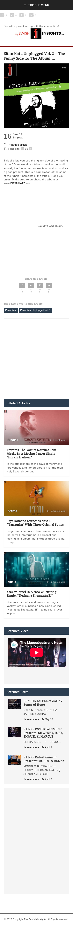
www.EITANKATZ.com (18, 183)
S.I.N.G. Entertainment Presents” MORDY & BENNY (44, 759)
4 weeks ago (58, 511)
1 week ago (58, 440)
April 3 (48, 747)
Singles (13, 439)
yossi (20, 137)
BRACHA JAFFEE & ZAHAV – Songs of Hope (44, 703)
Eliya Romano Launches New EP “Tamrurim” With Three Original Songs (35, 523)
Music (12, 581)
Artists (12, 510)
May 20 (49, 719)
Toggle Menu (38, 5)
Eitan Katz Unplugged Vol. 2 (35, 310)
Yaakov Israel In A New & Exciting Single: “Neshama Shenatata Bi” (31, 594)
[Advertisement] (36, 359)
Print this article (17, 144)
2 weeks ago (58, 582)
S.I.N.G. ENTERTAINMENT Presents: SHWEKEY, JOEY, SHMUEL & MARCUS (43, 733)
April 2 (48, 779)
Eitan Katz (10, 310)
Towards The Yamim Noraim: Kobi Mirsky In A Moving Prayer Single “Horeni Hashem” (31, 453)
